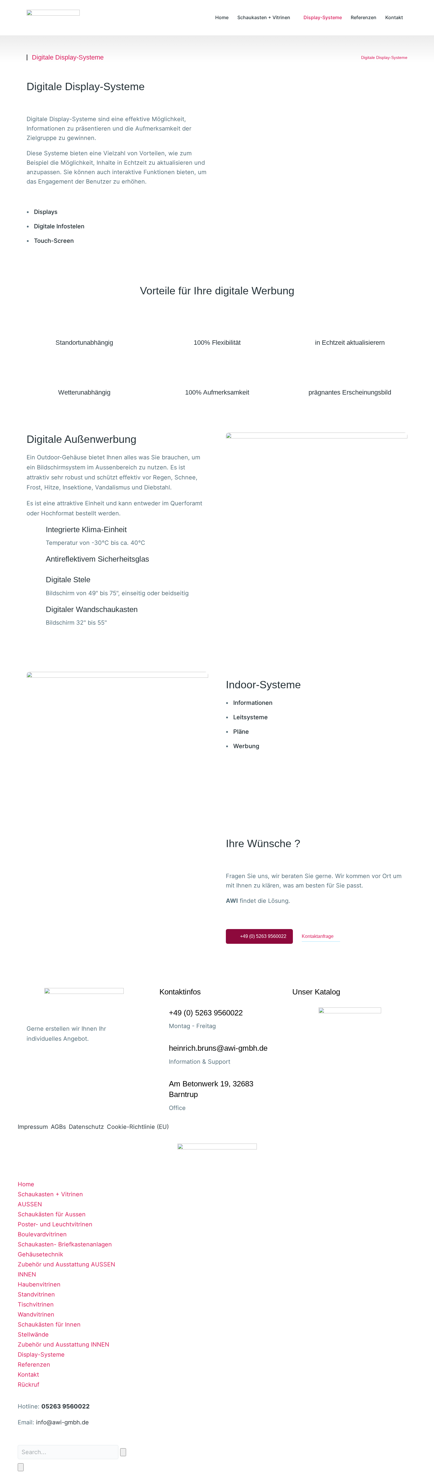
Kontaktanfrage (318, 936)
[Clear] (123, 1452)
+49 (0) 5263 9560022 (263, 936)
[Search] (21, 1467)
